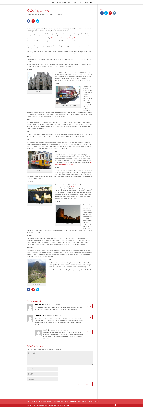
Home (52, 3)
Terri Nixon (39, 304)
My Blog (97, 401)
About (86, 3)
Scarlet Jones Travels (46, 405)
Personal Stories (61, 3)
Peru (54, 14)
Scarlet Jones (47, 330)
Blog (69, 3)
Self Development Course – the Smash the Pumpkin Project (70, 401)
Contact (34, 401)
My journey (43, 14)
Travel (74, 3)
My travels (49, 14)
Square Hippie (66, 405)
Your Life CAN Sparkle (45, 401)
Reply (89, 306)
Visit (80, 3)
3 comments (60, 14)
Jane (29, 14)
